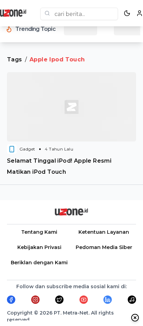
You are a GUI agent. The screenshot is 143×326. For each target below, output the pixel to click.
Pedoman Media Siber (104, 247)
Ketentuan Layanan (103, 232)
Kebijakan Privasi (39, 247)
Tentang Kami (39, 232)
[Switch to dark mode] (127, 13)
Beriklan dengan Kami (39, 262)
